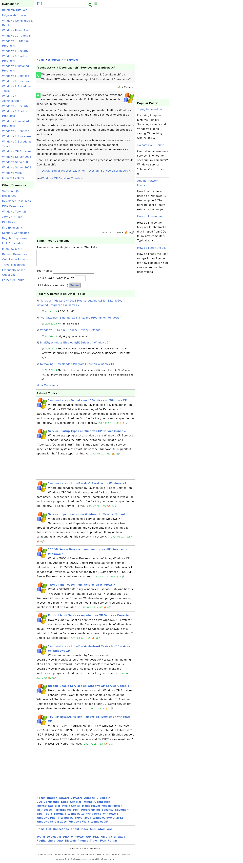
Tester (41, 836)
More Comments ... (49, 385)
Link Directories (12, 243)
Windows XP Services (16, 151)
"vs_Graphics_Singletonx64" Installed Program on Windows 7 (81, 317)
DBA (66, 836)
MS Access (44, 809)
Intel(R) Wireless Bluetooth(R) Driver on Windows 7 (74, 342)
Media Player (91, 805)
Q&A (60, 840)
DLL (96, 836)
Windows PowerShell (16, 30)
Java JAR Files (12, 217)
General (75, 801)
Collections (61, 829)
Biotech (70, 840)
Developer (54, 836)
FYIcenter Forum (13, 280)
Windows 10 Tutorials (16, 35)
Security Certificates (15, 233)
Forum (112, 840)
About (75, 829)
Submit (74, 285)
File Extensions (12, 227)
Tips (40, 813)
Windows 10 (76, 813)
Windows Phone (48, 817)
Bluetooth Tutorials (14, 10)
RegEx (41, 840)
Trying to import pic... (151, 109)
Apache (89, 797)
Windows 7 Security (15, 106)
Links (51, 840)
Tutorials (60, 813)
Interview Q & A (12, 249)
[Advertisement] (17, 332)
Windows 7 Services (15, 131)
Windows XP (99, 821)
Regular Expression (15, 238)
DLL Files (8, 222)
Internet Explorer (13, 178)
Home (41, 59)
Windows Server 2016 (16, 156)
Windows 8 (110, 813)
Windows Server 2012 (16, 162)
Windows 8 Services (15, 75)
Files (104, 836)
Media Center (71, 805)
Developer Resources (16, 201)
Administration (47, 797)
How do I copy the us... (152, 247)
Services (72, 59)
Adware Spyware (70, 797)
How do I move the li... (152, 216)
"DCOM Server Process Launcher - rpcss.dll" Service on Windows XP (87, 170)
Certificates (117, 836)
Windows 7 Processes (16, 136)
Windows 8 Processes (16, 81)
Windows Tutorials (14, 211)
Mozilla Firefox (112, 805)
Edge (64, 801)
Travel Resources (13, 264)
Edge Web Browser (15, 15)
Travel (94, 840)
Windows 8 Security (15, 51)
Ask (110, 829)
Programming (90, 809)
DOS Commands (48, 801)
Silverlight (122, 809)
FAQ (103, 840)
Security (107, 809)
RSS (93, 829)
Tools (48, 813)
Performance (63, 809)
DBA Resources (12, 206)
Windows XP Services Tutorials (62, 178)
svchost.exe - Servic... (151, 145)
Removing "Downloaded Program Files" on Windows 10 (77, 364)
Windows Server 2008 (16, 167)
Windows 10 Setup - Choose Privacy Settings (70, 330)
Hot (48, 829)
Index (85, 829)
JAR (88, 836)
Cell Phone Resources (17, 259)
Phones (83, 840)
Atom (101, 829)
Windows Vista (12, 172)
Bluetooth (103, 797)
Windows (77, 836)
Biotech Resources (14, 254)
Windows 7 (55, 59)
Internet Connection (97, 801)
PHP (76, 809)
